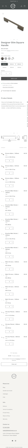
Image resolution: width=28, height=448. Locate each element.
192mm (20, 68)
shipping (18, 358)
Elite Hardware (12, 447)
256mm (19, 64)
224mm (12, 64)
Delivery (5, 406)
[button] (2, 6)
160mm (4, 64)
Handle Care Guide (7, 390)
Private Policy (6, 412)
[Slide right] (17, 39)
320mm (5, 68)
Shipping (8, 50)
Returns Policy (6, 415)
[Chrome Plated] (12, 58)
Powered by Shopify (18, 447)
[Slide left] (10, 39)
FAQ (4, 397)
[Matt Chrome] (9, 58)
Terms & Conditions (7, 409)
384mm (12, 68)
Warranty (5, 419)
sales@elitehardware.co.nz (10, 430)
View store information (8, 87)
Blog (4, 387)
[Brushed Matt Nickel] (6, 58)
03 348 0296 (6, 427)
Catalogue (5, 393)
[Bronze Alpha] (2, 58)
